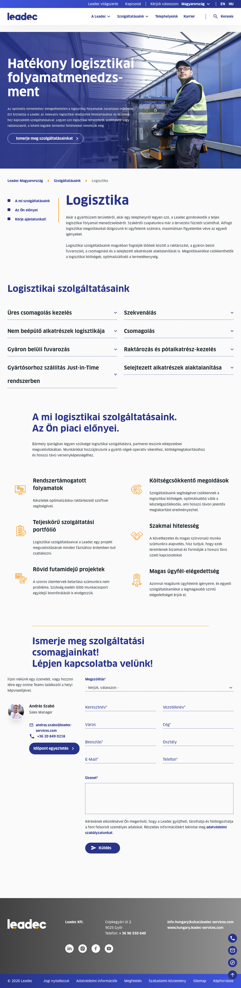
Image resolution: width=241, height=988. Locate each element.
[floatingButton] (232, 938)
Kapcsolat (133, 4)
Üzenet (91, 778)
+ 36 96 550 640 (132, 933)
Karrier (189, 16)
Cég (167, 724)
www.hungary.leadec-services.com (195, 928)
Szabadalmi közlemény (167, 981)
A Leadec (98, 16)
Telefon (170, 759)
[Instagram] (82, 948)
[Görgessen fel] (232, 974)
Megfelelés (133, 981)
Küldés (105, 847)
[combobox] (159, 687)
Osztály (170, 742)
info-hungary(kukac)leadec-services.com (200, 922)
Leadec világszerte (103, 4)
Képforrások (223, 981)
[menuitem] (103, 4)
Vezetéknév (174, 707)
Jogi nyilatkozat (56, 981)
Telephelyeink (166, 16)
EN (223, 4)
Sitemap (199, 981)
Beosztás (94, 742)
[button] (180, 4)
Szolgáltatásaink (130, 16)
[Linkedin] (69, 948)
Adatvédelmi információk (96, 981)
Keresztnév (96, 707)
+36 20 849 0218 (51, 736)
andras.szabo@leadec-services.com (54, 728)
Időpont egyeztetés (50, 748)
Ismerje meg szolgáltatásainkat (44, 138)
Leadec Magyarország (25, 181)
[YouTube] (109, 948)
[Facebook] (96, 948)
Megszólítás (95, 679)
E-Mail (91, 759)
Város (90, 724)
